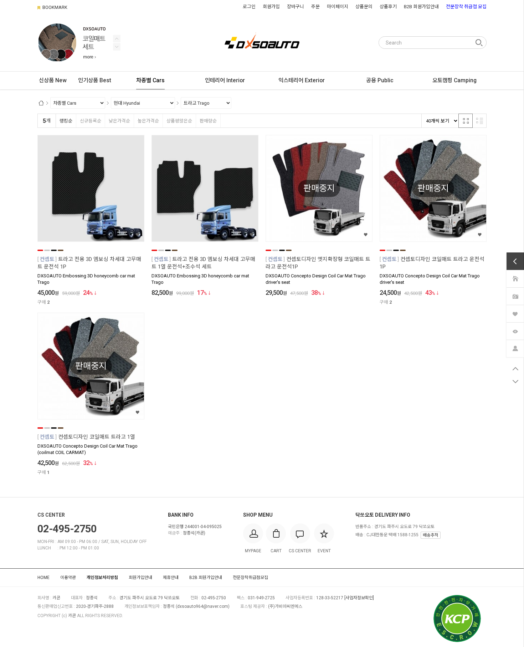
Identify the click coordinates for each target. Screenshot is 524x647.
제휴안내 (171, 577)
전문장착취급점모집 (250, 577)
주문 (315, 6)
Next (116, 38)
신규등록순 (90, 121)
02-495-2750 (67, 529)
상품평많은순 (179, 121)
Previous (116, 47)
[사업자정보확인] (359, 597)
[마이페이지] (515, 348)
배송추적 (430, 535)
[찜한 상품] (515, 313)
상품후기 (388, 6)
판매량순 (208, 121)
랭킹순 (66, 121)
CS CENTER (51, 515)
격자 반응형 (465, 121)
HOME (43, 577)
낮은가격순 (119, 121)
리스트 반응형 (479, 121)
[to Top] (515, 368)
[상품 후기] (515, 295)
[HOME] (515, 278)
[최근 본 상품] (515, 330)
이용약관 (68, 577)
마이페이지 (337, 6)
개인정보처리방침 (102, 577)
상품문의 (364, 6)
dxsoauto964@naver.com (202, 606)
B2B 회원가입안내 (421, 6)
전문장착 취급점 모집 (466, 6)
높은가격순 (148, 121)
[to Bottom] (515, 381)
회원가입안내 (140, 577)
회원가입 (271, 6)
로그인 (249, 6)
